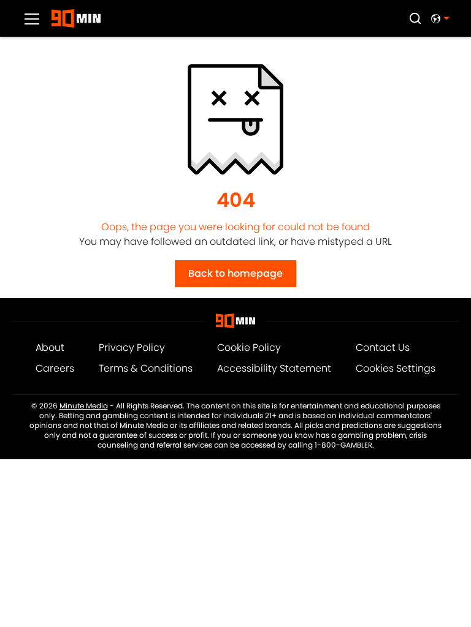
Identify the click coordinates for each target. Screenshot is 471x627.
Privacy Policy (132, 347)
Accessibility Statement (274, 368)
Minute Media (83, 406)
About (50, 347)
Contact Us (383, 347)
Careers (55, 368)
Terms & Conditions (146, 368)
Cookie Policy (249, 347)
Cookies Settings (395, 368)
